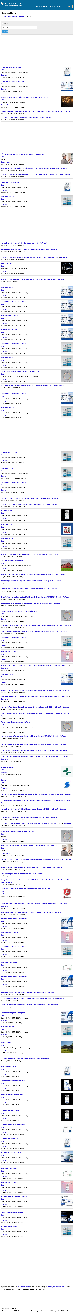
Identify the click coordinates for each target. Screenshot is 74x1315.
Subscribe (44, 6)
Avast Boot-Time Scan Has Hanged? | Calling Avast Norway (21, 992)
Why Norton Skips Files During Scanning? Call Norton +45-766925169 (25, 912)
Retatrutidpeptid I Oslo (9, 1226)
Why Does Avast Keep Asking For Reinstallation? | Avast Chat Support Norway (28, 168)
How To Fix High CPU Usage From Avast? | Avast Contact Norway (23, 498)
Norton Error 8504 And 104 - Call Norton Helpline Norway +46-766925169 (26, 823)
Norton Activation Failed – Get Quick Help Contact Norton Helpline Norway (26, 385)
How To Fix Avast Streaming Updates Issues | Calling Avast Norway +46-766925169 (30, 794)
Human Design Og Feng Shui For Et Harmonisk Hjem (19, 611)
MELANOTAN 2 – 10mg (9, 329)
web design (5, 894)
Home (38, 6)
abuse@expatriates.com (56, 1287)
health (3, 645)
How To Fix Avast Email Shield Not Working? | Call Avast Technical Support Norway (29, 174)
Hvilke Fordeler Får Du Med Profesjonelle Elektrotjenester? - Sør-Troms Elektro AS (29, 845)
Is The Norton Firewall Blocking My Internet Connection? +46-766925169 (26, 998)
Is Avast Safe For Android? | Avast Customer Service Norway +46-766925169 (28, 750)
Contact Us (52, 6)
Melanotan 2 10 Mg (7, 538)
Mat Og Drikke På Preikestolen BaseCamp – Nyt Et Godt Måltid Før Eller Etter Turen (30, 111)
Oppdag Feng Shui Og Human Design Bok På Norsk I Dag (20, 371)
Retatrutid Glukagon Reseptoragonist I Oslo (16, 1196)
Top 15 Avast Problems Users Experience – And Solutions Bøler (23, 249)
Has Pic (6, 23)
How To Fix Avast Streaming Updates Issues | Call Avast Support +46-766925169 (29, 707)
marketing (4, 788)
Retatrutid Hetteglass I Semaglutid (13, 1013)
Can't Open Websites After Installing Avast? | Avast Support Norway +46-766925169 (30, 625)
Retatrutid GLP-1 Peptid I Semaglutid (14, 918)
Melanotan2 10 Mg (7, 468)
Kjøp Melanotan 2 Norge (9, 315)
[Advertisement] (37, 49)
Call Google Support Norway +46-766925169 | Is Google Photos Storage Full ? (28, 631)
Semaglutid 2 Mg (7, 524)
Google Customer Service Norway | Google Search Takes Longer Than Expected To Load (31, 903)
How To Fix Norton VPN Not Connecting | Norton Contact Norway (23, 504)
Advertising (18, 1311)
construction (5, 105)
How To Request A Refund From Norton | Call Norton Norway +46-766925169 (27, 736)
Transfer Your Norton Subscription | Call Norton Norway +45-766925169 (26, 867)
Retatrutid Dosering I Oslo (10, 1111)
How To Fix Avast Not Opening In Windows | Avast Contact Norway (24, 554)
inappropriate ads (24, 1287)
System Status (41, 1311)
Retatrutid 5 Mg (6, 510)
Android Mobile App (51, 1311)
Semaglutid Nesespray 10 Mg (11, 67)
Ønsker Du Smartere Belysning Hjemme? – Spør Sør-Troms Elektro (24, 97)
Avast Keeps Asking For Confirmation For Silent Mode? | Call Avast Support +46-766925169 (33, 696)
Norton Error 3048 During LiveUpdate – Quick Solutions (20, 117)
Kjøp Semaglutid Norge (9, 962)
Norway (21, 16)
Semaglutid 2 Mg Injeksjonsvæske (13, 81)
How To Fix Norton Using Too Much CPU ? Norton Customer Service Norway (27, 575)
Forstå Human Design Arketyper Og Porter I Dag (17, 722)
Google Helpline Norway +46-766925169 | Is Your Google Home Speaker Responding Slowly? (33, 800)
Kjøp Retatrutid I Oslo (8, 1067)
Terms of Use (26, 1311)
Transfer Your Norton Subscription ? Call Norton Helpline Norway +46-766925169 (29, 597)
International (12, 16)
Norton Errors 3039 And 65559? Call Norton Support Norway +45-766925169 (27, 809)
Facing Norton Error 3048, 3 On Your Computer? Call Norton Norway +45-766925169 (30, 859)
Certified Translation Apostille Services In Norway (18, 1058)
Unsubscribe (10, 1311)
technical (48, 117)
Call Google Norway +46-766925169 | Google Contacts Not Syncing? (24, 603)
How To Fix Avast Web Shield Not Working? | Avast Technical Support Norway (28, 257)
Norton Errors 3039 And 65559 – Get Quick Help (17, 243)
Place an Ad (67, 6)
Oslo (2, 70)
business (4, 75)
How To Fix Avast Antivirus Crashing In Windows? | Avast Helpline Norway (26, 279)
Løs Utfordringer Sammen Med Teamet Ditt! (16, 874)
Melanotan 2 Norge (7, 196)
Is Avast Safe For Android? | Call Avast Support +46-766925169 (23, 817)
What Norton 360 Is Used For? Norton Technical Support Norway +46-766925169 (29, 690)
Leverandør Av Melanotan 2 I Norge (13, 301)
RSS (4, 1313)
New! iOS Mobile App (63, 1311)
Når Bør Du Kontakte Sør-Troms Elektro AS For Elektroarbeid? (22, 154)
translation (54, 589)
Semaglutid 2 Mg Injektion (10, 182)
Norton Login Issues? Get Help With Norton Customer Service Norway (25, 581)
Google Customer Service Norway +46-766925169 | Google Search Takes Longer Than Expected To (35, 880)
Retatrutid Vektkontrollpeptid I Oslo (13, 1081)
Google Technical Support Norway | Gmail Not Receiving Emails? (23, 1005)
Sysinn (3, 780)
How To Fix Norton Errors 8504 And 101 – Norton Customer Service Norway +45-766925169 (33, 665)
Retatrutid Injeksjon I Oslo (10, 1139)
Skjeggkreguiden (7, 263)
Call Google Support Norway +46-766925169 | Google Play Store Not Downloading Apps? (31, 756)
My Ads (59, 6)
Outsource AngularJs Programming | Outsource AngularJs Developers (25, 889)
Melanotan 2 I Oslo (7, 287)
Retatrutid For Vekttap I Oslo (11, 1152)
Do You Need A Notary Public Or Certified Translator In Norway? (23, 589)
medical (4, 772)
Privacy (33, 1311)
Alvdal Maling (6, 1043)
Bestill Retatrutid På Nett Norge (12, 1095)
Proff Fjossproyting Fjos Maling (12, 561)
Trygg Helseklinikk (7, 767)
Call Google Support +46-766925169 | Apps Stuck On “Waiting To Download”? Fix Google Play (33, 713)
